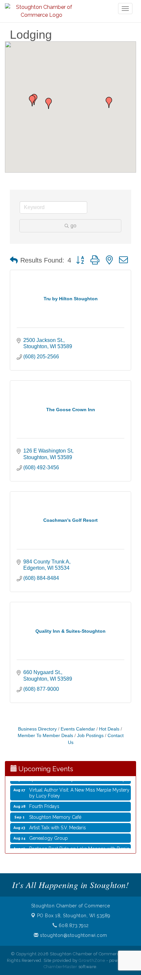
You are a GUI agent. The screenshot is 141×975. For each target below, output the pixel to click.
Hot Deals (109, 729)
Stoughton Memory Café (55, 814)
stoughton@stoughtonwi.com (73, 935)
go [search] (73, 225)
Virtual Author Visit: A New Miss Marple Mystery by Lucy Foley (79, 790)
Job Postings (90, 735)
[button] (109, 102)
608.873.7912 (73, 925)
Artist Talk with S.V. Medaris (57, 825)
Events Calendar (78, 729)
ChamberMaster (60, 966)
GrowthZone (92, 960)
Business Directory (37, 729)
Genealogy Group (48, 835)
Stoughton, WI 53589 (74, 915)
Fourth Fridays (44, 803)
